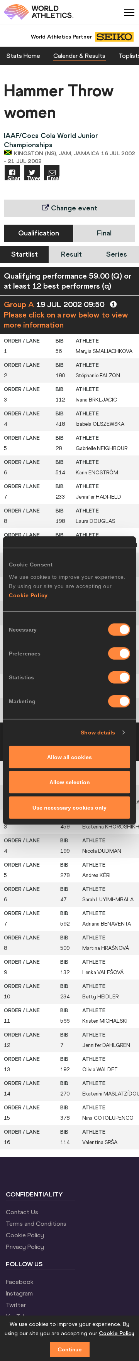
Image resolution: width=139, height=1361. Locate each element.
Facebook (20, 1281)
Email (53, 177)
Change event (73, 207)
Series (116, 254)
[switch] (119, 653)
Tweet (33, 177)
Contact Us (22, 1212)
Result (71, 254)
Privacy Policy (25, 1246)
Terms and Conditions (36, 1223)
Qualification (38, 233)
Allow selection (69, 782)
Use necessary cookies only (69, 807)
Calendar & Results (79, 55)
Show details (98, 732)
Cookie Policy (28, 595)
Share (13, 177)
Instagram (19, 1293)
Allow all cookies (69, 757)
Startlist (24, 254)
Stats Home (23, 55)
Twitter (16, 1305)
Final (104, 233)
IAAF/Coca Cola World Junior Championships (51, 140)
